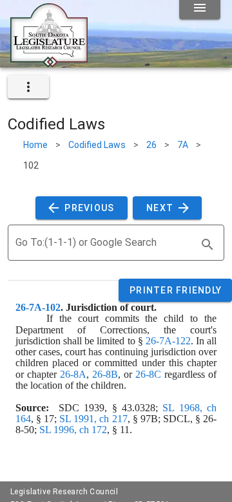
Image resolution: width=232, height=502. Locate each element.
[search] (207, 245)
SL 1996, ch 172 (73, 429)
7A (182, 145)
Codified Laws (97, 145)
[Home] (49, 62)
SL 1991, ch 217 (93, 418)
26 (151, 145)
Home (35, 145)
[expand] (28, 86)
